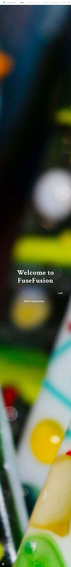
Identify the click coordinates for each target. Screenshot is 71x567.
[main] (35, 286)
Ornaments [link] (45, 2)
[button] (69, 2)
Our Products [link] (30, 2)
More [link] (62, 2)
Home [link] (22, 2)
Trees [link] (38, 2)
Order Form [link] (54, 2)
